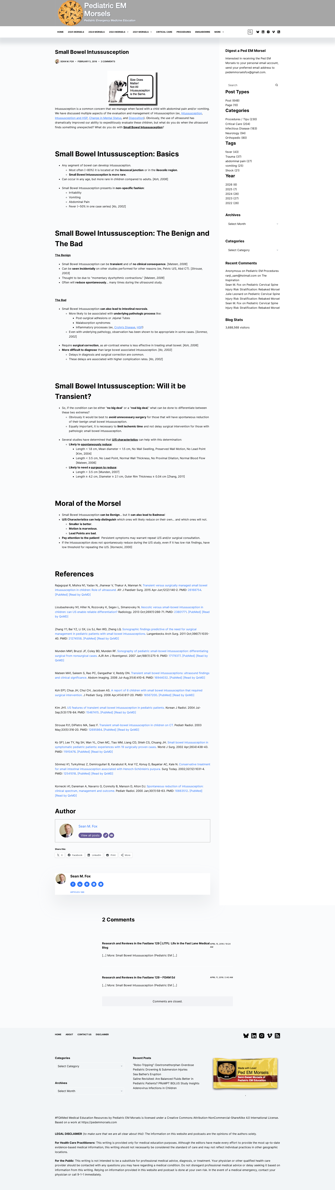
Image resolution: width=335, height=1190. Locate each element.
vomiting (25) (234, 165)
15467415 (92, 712)
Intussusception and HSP (71, 118)
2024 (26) (232, 194)
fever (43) (232, 152)
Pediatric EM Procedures (262, 271)
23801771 (180, 612)
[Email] (111, 835)
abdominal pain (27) (238, 161)
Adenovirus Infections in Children (155, 1088)
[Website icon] (87, 884)
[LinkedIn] (263, 32)
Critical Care (164, 32)
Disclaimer (102, 1034)
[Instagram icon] (100, 884)
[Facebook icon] (73, 884)
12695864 (95, 729)
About (69, 1034)
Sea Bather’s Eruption (147, 1074)
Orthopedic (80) (236, 137)
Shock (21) (232, 170)
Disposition (136, 118)
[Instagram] (268, 32)
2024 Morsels (96, 32)
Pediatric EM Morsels (127, 1117)
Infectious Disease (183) (241, 128)
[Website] (105, 835)
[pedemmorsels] (245, 1073)
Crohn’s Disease (124, 327)
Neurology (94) (235, 133)
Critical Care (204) (237, 124)
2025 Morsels (76, 32)
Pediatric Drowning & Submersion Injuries (160, 1069)
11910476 (70, 751)
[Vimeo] (273, 32)
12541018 (70, 773)
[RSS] (278, 32)
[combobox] (249, 85)
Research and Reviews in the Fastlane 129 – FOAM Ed (138, 977)
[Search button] (276, 85)
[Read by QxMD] (80, 594)
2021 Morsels (141, 32)
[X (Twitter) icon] (93, 884)
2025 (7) (231, 189)
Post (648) (232, 100)
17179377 (175, 655)
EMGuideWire (202, 32)
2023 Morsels (117, 32)
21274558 (75, 638)
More (217, 32)
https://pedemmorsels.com (99, 1122)
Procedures (184, 32)
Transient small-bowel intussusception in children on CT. (136, 725)
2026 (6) (231, 184)
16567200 (150, 695)
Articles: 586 (77, 892)
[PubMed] (62, 594)
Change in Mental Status (105, 118)
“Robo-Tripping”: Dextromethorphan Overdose (163, 1065)
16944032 (161, 677)
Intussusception (191, 113)
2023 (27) (232, 198)
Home (60, 32)
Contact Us (84, 1034)
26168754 (194, 590)
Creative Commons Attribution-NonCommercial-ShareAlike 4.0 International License (222, 1117)
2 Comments (108, 61)
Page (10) (231, 105)
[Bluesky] (257, 32)
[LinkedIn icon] (80, 884)
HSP (139, 327)
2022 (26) (232, 203)
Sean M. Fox (88, 826)
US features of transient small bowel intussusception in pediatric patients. (116, 707)
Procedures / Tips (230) (241, 119)
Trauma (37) (233, 156)
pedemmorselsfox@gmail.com (245, 72)
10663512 (181, 791)
